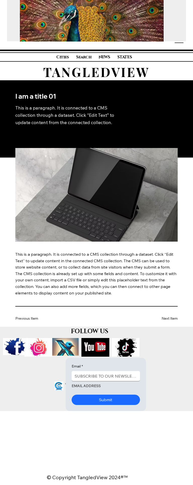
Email (77, 366)
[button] (155, 35)
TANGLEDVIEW (96, 71)
